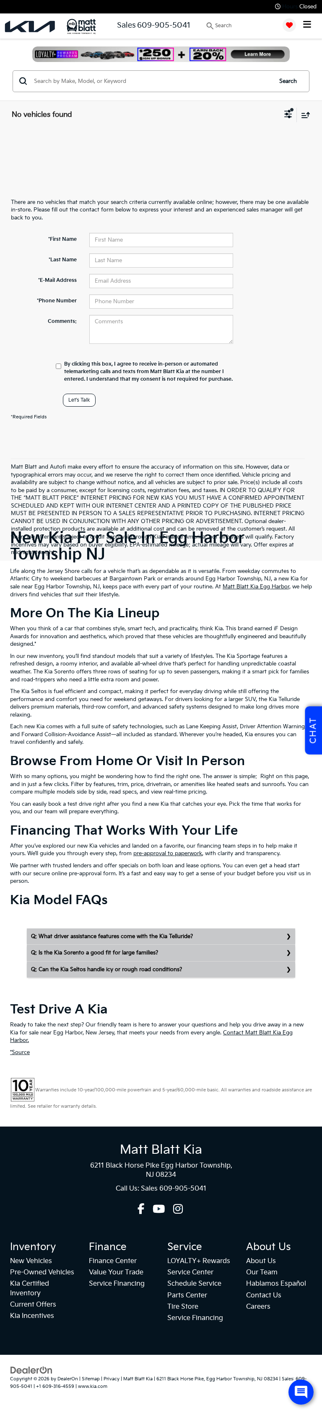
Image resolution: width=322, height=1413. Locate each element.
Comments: (62, 321)
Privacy (111, 1379)
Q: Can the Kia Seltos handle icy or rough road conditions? (106, 969)
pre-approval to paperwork (167, 853)
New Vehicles (31, 1261)
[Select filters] (288, 115)
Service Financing (117, 1284)
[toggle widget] (301, 1392)
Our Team (262, 1272)
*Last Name (63, 260)
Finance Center (113, 1261)
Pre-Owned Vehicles (42, 1272)
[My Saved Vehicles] (289, 25)
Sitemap (91, 1379)
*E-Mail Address (57, 280)
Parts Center (187, 1296)
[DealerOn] (31, 1370)
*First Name (62, 239)
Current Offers (33, 1305)
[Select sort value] (303, 115)
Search (288, 81)
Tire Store (182, 1307)
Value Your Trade (116, 1272)
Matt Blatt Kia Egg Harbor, (257, 586)
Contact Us (263, 1296)
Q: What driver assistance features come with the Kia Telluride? (112, 936)
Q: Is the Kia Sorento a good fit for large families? (94, 952)
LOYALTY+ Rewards (198, 1261)
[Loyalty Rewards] (161, 54)
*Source (20, 1052)
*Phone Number (57, 301)
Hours (290, 6)
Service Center (190, 1272)
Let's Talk (79, 400)
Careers (258, 1307)
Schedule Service (194, 1284)
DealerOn (67, 1379)
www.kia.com (92, 1386)
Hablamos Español (276, 1284)
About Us (261, 1261)
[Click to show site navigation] (307, 25)
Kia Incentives (32, 1316)
